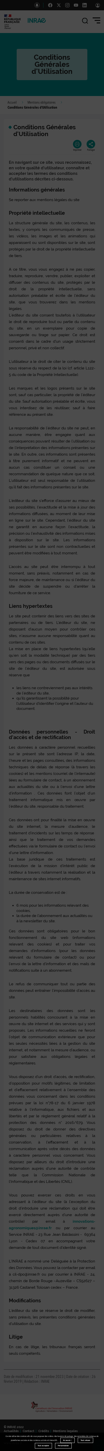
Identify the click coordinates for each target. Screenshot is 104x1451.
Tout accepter (43, 1445)
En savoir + (67, 1440)
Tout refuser (85, 1440)
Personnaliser (63, 1445)
